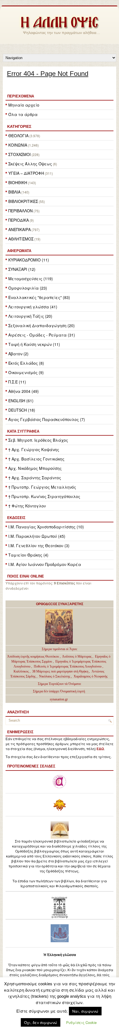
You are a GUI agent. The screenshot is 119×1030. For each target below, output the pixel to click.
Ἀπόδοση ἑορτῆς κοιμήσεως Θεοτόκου (33, 656)
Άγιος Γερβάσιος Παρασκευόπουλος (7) (46, 419)
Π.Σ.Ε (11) (17, 382)
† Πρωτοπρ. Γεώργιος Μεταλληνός (42, 487)
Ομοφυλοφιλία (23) (27, 288)
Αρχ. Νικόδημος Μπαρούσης (35, 468)
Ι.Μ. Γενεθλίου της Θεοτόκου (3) (38, 545)
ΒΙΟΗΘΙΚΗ (17, 182)
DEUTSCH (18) (21, 410)
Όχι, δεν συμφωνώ (40, 1022)
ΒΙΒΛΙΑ (14, 192)
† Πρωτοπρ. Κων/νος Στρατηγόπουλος (44, 496)
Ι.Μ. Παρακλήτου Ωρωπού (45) (36, 536)
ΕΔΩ (100, 749)
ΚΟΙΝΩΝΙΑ (17, 145)
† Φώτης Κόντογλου (27, 506)
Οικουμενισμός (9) (26, 372)
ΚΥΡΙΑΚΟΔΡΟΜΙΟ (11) (28, 260)
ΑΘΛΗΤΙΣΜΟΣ (20, 239)
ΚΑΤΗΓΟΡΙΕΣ (19, 126)
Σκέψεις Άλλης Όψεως (30, 163)
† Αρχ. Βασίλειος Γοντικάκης (36, 459)
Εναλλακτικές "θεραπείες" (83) (39, 297)
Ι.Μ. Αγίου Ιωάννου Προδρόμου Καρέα (44, 564)
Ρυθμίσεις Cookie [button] (81, 1022)
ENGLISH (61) (20, 400)
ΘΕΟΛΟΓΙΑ (18, 135)
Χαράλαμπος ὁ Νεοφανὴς (91, 676)
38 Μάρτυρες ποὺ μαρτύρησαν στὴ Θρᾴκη (60, 671)
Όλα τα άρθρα (23, 114)
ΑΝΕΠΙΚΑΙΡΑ (19, 229)
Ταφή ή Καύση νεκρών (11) (34, 344)
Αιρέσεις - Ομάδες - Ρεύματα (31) (41, 335)
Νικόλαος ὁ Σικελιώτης (54, 676)
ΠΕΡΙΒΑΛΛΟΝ (20, 210)
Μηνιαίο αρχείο (23, 105)
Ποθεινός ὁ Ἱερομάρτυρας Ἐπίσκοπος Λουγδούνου (68, 666)
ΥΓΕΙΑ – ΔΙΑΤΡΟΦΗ (26, 173)
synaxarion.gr (59, 699)
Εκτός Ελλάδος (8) (26, 363)
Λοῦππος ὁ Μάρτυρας (77, 656)
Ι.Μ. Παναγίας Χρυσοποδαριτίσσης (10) (46, 526)
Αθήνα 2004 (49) (23, 391)
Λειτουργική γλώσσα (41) (32, 306)
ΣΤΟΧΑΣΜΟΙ (19, 154)
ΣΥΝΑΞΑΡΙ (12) (21, 269)
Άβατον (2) (18, 353)
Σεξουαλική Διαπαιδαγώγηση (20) (41, 325)
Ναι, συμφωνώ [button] (85, 1011)
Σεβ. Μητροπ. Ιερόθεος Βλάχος (38, 440)
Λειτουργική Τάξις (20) (30, 316)
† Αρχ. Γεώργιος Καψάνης (33, 449)
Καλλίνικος (22, 671)
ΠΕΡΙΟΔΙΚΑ (18, 220)
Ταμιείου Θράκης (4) (28, 555)
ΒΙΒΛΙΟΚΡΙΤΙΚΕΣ (23, 201)
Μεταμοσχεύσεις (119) (30, 278)
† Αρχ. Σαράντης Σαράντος (34, 477)
